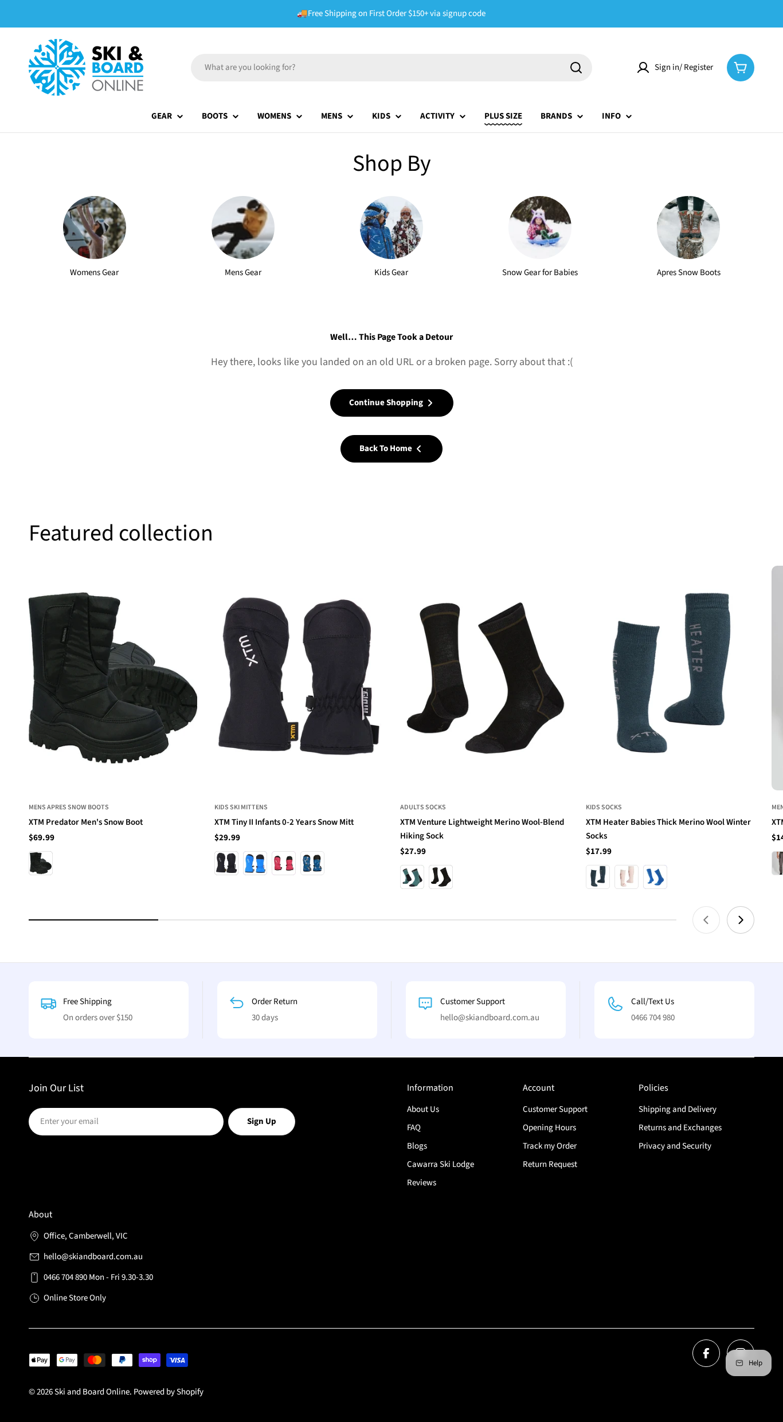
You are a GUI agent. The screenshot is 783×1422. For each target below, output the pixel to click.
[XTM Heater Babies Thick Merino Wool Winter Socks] (670, 678)
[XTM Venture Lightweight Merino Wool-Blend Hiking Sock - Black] (441, 877)
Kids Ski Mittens (241, 807)
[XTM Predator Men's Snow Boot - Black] (41, 863)
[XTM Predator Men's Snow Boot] (113, 678)
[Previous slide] (706, 920)
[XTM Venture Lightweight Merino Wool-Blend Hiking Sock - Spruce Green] (412, 877)
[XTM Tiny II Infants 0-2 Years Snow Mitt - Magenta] (284, 863)
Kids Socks (604, 807)
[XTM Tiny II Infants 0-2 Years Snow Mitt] (298, 678)
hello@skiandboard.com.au (93, 1257)
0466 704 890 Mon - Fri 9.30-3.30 (98, 1277)
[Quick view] (180, 591)
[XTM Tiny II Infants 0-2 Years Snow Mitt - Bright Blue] (255, 863)
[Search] (576, 68)
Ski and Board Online (92, 1392)
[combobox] (391, 67)
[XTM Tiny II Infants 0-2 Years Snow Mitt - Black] (226, 863)
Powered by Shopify (168, 1392)
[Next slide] (740, 920)
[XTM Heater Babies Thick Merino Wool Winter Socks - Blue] (655, 877)
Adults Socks (423, 807)
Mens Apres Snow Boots (69, 807)
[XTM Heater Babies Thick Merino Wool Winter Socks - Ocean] (598, 877)
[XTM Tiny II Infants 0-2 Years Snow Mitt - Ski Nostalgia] (312, 863)
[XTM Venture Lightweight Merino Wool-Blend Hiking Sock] (484, 678)
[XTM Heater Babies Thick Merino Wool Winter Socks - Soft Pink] (626, 877)
